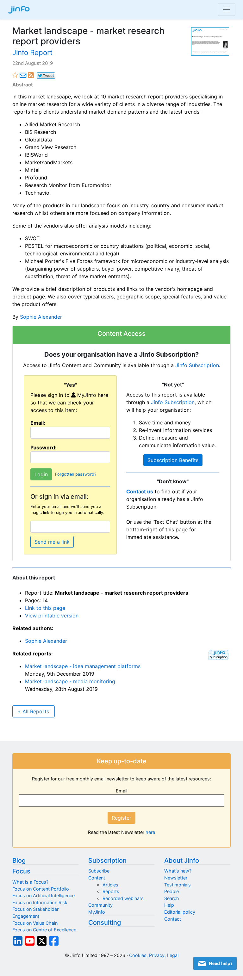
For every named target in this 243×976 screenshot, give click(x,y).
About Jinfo (181, 860)
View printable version (51, 615)
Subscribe (98, 870)
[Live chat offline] (215, 963)
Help (169, 905)
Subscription (107, 860)
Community (100, 905)
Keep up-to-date (121, 761)
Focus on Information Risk (39, 902)
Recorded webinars (123, 898)
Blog (19, 860)
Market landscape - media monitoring (70, 681)
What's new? (177, 870)
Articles (110, 884)
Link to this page (45, 608)
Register (121, 818)
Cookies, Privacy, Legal (153, 955)
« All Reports (33, 711)
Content (96, 877)
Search (171, 898)
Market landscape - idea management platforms (82, 666)
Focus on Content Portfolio (40, 889)
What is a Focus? (30, 882)
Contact (172, 919)
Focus (21, 871)
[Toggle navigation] (226, 9)
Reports (111, 891)
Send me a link (52, 542)
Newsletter (175, 877)
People (171, 891)
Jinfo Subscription (197, 365)
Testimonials (177, 884)
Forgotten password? (75, 474)
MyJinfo (96, 912)
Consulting (104, 922)
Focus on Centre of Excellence (44, 929)
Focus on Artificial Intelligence (43, 895)
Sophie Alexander (41, 317)
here (150, 832)
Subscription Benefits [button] (172, 460)
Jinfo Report (32, 52)
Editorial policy (179, 912)
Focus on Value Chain (35, 923)
